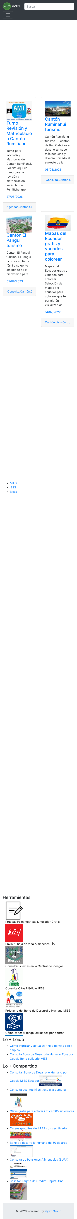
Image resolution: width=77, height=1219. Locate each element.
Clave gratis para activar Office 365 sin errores (42, 1111)
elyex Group (53, 1211)
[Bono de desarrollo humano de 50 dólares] (21, 1151)
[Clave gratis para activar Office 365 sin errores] (21, 1119)
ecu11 (16, 6)
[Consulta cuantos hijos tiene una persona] (18, 1100)
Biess (13, 491)
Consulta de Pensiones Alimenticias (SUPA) (39, 1159)
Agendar (12, 207)
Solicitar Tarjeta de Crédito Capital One (36, 1181)
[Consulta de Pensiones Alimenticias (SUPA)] (18, 1170)
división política (66, 322)
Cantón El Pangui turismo (16, 240)
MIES (13, 483)
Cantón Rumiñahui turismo (55, 124)
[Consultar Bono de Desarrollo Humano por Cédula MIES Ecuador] (50, 1081)
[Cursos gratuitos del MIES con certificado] (21, 1135)
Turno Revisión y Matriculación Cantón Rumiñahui (19, 133)
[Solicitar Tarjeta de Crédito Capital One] (18, 1191)
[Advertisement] (38, 58)
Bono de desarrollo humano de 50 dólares (38, 1142)
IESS (13, 487)
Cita (32, 207)
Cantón (23, 207)
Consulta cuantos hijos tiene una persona (38, 1089)
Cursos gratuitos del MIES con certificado (38, 1128)
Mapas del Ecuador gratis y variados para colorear (55, 246)
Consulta (51, 180)
